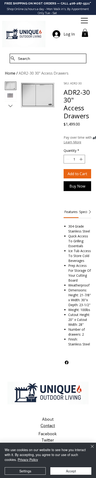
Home (10, 73)
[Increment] (81, 159)
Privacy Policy (28, 459)
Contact (48, 425)
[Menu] (85, 20)
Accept (71, 471)
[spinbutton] (74, 159)
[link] (71, 212)
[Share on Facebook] (66, 362)
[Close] (89, 449)
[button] (85, 33)
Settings (25, 471)
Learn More (72, 142)
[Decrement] (67, 159)
